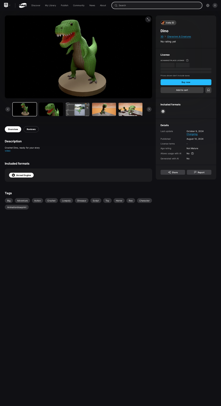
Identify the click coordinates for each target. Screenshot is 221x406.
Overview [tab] (13, 129)
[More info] (187, 60)
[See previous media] (7, 109)
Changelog (192, 134)
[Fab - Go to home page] (23, 5)
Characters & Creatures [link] (179, 36)
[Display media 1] (51, 109)
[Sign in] (215, 5)
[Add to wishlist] (208, 90)
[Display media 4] (130, 109)
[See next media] (149, 109)
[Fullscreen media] (148, 19)
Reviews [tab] (31, 129)
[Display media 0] (25, 109)
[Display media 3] (104, 109)
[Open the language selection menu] (207, 5)
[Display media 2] (78, 109)
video (7, 150)
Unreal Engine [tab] (23, 175)
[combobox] (159, 5)
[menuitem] (36, 5)
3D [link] (162, 36)
